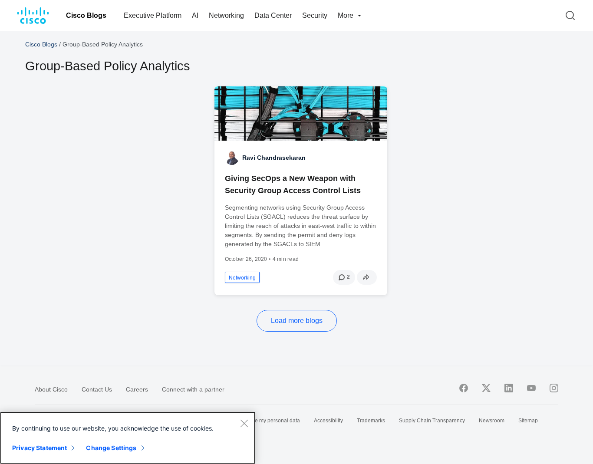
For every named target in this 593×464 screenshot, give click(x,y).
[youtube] (531, 388)
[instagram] (554, 388)
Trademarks (371, 421)
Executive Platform (152, 15)
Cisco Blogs (86, 15)
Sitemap (528, 421)
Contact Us (97, 389)
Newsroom (491, 421)
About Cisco (51, 389)
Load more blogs (297, 320)
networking (242, 277)
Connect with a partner (193, 389)
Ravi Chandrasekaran (274, 157)
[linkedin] (508, 388)
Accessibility (328, 421)
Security (314, 15)
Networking (226, 15)
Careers (137, 389)
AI (195, 15)
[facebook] (463, 388)
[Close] (244, 423)
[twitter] (486, 388)
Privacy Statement (39, 447)
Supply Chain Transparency (432, 421)
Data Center (273, 15)
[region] (127, 438)
